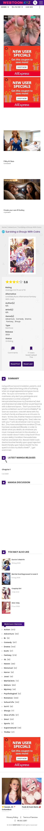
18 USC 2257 (22, 820)
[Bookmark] (31, 349)
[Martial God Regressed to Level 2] (6, 578)
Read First (15, 364)
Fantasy (9, 321)
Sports (9, 723)
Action (9, 629)
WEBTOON (16, 825)
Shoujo (18, 321)
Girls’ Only (16, 603)
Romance (11, 698)
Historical (10, 668)
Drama (28, 319)
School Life (11, 702)
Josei (8, 676)
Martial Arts (11, 681)
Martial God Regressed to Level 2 (25, 574)
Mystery (10, 689)
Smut (9, 719)
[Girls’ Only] (6, 607)
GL (7, 659)
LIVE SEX (29, 7)
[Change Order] (6, 461)
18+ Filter (16, 7)
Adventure (12, 227)
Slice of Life (11, 715)
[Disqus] (22, 519)
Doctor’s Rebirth (18, 560)
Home (4, 227)
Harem (9, 664)
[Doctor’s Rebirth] (6, 564)
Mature (10, 685)
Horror (9, 672)
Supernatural (12, 728)
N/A (7, 306)
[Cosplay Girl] (6, 593)
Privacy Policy (12, 817)
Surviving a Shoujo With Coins (29, 227)
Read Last (28, 364)
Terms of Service (30, 817)
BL (7, 638)
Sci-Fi (8, 706)
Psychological (12, 693)
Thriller (9, 732)
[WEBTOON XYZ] (16, 2)
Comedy (20, 319)
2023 (8, 334)
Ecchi (8, 651)
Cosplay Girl (16, 588)
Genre (4, 7)
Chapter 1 (6, 469)
